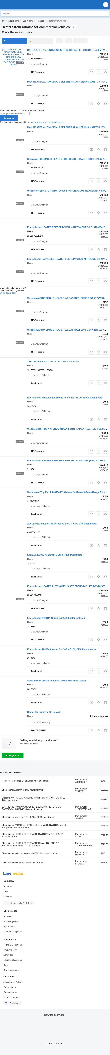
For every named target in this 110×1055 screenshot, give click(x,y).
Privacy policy (10, 950)
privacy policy (37, 122)
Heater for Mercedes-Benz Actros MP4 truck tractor (26, 781)
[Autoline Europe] (18, 4)
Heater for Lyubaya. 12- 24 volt (43, 712)
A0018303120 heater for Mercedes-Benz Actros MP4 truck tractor (62, 523)
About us (7, 886)
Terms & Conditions (12, 945)
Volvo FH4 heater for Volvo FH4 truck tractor (22, 862)
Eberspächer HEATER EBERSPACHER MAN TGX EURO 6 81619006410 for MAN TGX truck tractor (30, 844)
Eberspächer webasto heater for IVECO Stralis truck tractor (29, 853)
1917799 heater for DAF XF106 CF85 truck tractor (53, 361)
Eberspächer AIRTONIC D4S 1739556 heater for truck (56, 618)
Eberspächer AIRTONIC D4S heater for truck (23, 790)
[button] (105, 4)
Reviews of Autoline (12, 960)
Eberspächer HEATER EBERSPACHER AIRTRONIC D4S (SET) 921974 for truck (32, 835)
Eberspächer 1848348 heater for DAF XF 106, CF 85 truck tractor (62, 649)
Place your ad (12, 755)
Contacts (7, 896)
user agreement (56, 122)
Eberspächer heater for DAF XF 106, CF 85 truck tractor (28, 817)
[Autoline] (3, 21)
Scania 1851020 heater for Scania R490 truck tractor (55, 555)
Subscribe (9, 118)
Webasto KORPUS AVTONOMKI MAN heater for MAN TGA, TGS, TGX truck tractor (33, 799)
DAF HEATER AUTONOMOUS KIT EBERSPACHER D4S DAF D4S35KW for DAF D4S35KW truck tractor (32, 808)
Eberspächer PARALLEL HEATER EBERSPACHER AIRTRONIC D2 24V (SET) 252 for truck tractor (34, 826)
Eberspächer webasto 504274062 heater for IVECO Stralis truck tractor (65, 397)
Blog (5, 965)
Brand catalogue (11, 970)
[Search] (106, 13)
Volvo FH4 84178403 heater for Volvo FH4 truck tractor (56, 680)
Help (5, 891)
